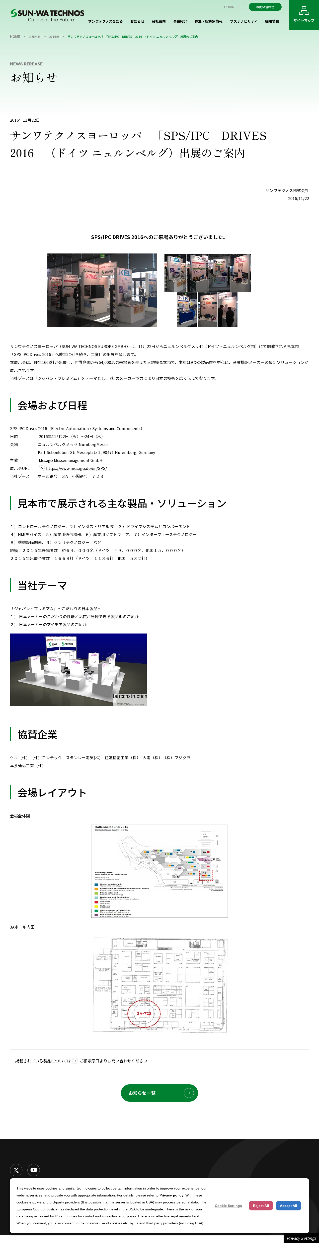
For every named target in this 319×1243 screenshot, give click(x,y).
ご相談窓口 (89, 1061)
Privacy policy (171, 1195)
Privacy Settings (301, 1238)
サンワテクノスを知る (105, 21)
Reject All (261, 1206)
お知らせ (137, 21)
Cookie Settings (228, 1206)
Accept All (288, 1206)
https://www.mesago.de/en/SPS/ (76, 468)
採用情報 (272, 21)
